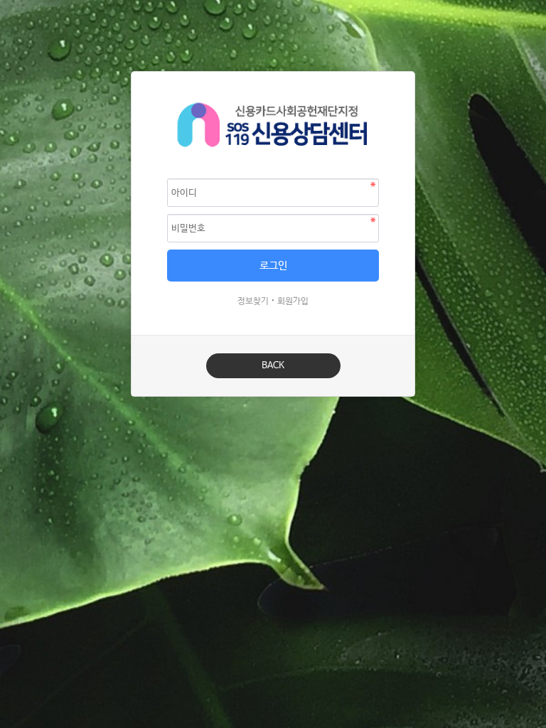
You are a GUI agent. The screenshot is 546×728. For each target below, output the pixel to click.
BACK (273, 365)
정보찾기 (253, 301)
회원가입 (293, 301)
